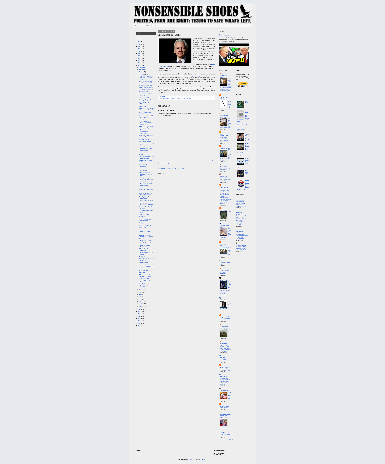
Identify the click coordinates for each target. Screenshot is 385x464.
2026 (139, 42)
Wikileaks (191, 98)
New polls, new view (144, 139)
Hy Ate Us (240, 98)
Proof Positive (224, 280)
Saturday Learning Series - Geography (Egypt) (146, 275)
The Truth (222, 360)
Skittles (141, 154)
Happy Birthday (143, 164)
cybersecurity (173, 98)
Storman (192, 459)
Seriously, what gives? (145, 100)
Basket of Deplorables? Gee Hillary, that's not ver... (145, 231)
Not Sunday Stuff (143, 270)
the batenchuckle (224, 406)
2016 (139, 65)
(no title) (246, 102)
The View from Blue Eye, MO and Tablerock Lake (225, 415)
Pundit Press (223, 376)
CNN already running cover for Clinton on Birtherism (146, 157)
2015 (139, 309)
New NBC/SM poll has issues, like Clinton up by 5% (146, 143)
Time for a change (144, 97)
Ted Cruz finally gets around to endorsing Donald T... (145, 123)
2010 (139, 321)
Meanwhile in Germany (145, 91)
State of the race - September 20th (144, 151)
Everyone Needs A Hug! (229, 395)
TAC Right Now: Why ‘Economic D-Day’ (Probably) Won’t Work (241, 205)
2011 (139, 318)
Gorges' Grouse (224, 390)
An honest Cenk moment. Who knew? (146, 169)
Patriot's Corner (224, 367)
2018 (139, 60)
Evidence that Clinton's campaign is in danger (145, 147)
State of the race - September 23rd (144, 132)
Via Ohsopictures (224, 407)
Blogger (204, 459)
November (142, 69)
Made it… (222, 264)
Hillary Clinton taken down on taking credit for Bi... (146, 88)
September (142, 74)
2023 (139, 49)
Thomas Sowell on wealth (146, 200)
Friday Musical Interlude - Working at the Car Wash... (146, 280)
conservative (166, 98)
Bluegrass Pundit (224, 317)
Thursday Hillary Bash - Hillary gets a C (145, 245)
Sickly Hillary (142, 217)
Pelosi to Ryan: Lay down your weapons (146, 249)
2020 (139, 56)
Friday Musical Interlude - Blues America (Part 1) (146, 239)
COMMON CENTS (225, 148)
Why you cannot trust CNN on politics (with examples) (146, 117)
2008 (139, 325)
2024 (139, 46)
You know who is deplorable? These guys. (146, 203)
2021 (139, 53)
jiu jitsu (178, 98)
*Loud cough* (142, 256)
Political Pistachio (225, 300)
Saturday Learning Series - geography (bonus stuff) (146, 178)
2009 (139, 323)
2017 (139, 63)
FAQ (154, 25)
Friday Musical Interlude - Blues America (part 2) (146, 182)
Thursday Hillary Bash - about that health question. (145, 285)
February (141, 304)
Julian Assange (184, 98)
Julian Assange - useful (145, 242)
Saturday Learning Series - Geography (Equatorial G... (146, 128)
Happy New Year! (247, 172)
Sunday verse (142, 106)
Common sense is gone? (247, 137)
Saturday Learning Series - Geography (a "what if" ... (146, 109)
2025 (139, 44)
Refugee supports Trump (145, 85)
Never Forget (142, 227)
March (141, 301)
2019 (139, 58)
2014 (139, 311)
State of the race (143, 262)
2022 (139, 51)
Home (136, 25)
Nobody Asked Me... (225, 262)
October (141, 72)
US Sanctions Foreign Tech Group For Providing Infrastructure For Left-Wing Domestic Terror (242, 235)
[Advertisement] (242, 286)
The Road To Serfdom (145, 214)
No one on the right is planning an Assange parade (190, 76)
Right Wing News (224, 433)
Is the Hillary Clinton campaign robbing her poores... (145, 174)
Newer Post (162, 161)
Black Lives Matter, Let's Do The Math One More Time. (146, 266)
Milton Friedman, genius (145, 225)
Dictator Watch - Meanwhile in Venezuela (146, 259)
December (142, 67)
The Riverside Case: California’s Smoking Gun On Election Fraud (241, 248)
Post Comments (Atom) (172, 164)
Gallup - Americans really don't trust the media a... (146, 193)
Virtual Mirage (223, 166)
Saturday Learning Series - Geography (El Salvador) (146, 236)
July (140, 292)
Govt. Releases (145, 25)
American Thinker (241, 245)
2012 (139, 316)
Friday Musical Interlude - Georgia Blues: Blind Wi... (146, 78)
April (140, 299)
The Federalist (240, 231)
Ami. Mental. (223, 210)
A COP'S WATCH (224, 270)
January (141, 306)
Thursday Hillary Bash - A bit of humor (145, 197)
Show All (231, 439)
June (140, 294)
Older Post (211, 161)
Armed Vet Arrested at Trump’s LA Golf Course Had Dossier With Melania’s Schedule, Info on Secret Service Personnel (241, 220)
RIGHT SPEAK (224, 187)
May (140, 297)
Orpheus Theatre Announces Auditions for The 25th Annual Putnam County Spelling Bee (225, 381)
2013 (139, 314)
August (141, 289)
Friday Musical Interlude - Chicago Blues (146, 136)
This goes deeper (225, 35)
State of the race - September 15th (144, 186)
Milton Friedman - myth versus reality (145, 220)
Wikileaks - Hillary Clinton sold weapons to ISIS (146, 82)
